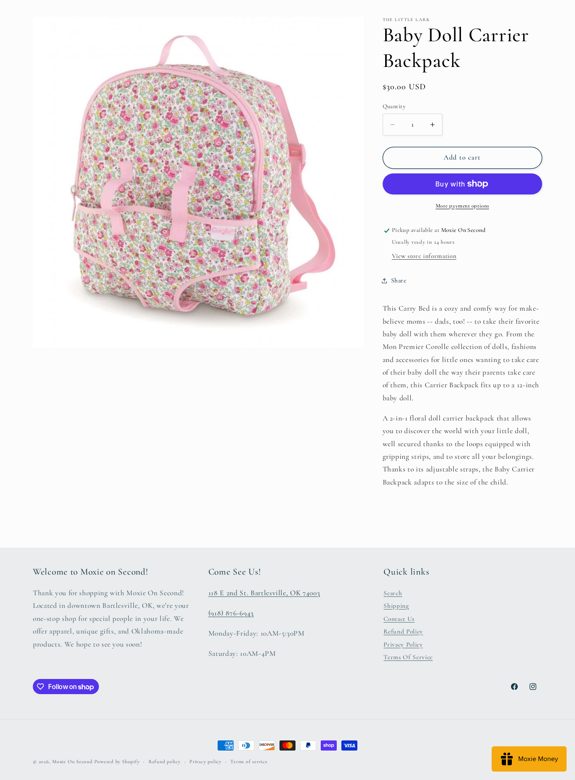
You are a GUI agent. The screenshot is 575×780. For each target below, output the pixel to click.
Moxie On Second (72, 761)
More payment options (462, 205)
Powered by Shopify (117, 761)
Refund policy (165, 761)
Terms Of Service (408, 657)
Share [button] (399, 280)
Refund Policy (403, 631)
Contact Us (399, 619)
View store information (424, 256)
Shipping (396, 606)
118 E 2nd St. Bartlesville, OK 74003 (264, 592)
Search (392, 593)
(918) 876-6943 (231, 613)
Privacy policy (205, 761)
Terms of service (248, 761)
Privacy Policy (403, 644)
